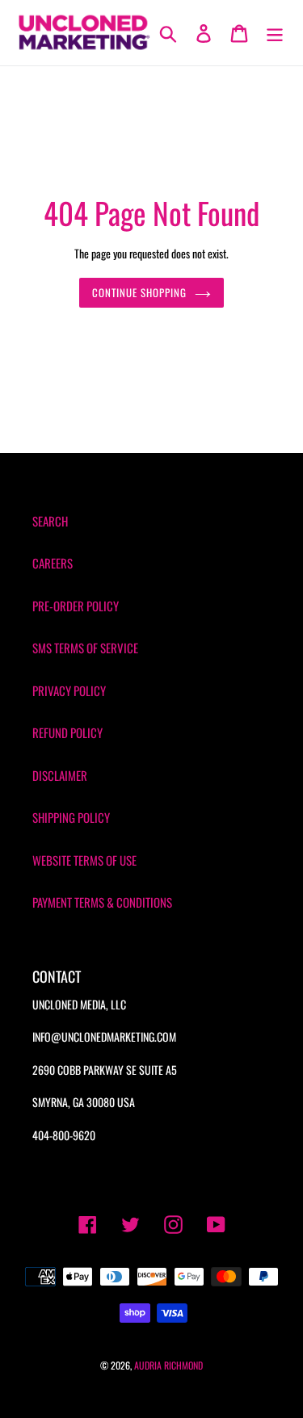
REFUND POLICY (67, 732)
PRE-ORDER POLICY (75, 606)
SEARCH (50, 521)
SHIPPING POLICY (71, 817)
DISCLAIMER (59, 775)
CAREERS (52, 563)
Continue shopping (139, 292)
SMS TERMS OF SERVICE (85, 648)
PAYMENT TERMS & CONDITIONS (102, 902)
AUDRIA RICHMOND (168, 1365)
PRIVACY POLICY (69, 690)
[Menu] (274, 33)
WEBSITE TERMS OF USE (84, 860)
